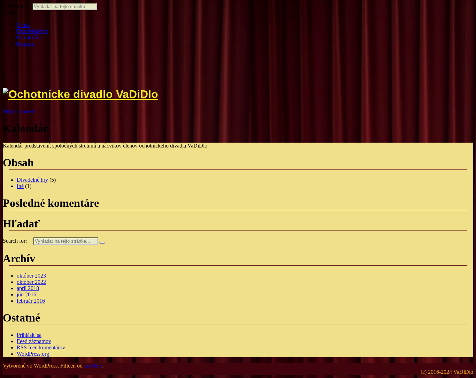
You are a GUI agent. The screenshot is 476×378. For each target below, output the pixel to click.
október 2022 (31, 282)
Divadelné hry (32, 31)
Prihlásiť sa (29, 335)
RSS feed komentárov (41, 347)
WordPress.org (33, 354)
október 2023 (31, 276)
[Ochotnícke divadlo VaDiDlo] (80, 94)
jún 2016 (26, 294)
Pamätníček (29, 37)
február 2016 (31, 301)
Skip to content (19, 111)
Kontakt (25, 44)
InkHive (93, 366)
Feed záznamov (34, 341)
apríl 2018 (28, 288)
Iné (20, 186)
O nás (23, 25)
